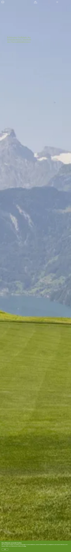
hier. (25, 546)
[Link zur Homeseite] (35, 2)
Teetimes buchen (2, 2)
